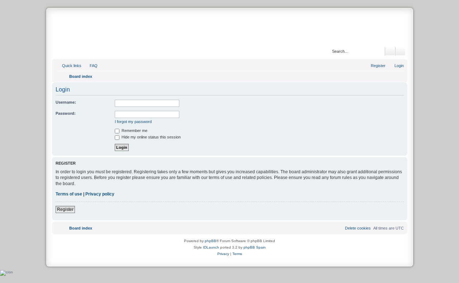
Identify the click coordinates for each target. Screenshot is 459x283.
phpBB (210, 241)
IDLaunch (211, 247)
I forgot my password (133, 121)
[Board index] (229, 28)
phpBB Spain (254, 247)
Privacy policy (99, 194)
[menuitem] (90, 65)
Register (65, 209)
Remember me (133, 130)
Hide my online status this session (150, 137)
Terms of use (69, 194)
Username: (66, 102)
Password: (66, 113)
